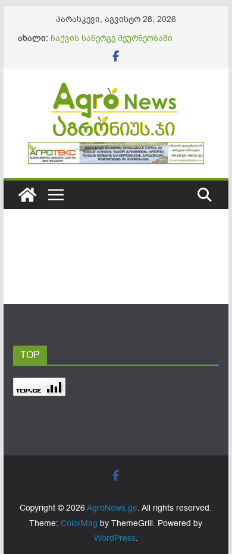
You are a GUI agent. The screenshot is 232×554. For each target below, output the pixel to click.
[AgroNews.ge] (27, 195)
